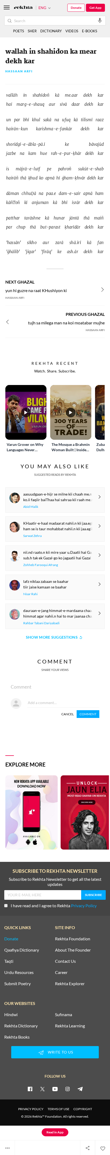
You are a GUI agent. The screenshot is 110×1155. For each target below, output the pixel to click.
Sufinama (63, 1014)
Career (61, 972)
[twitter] (42, 1089)
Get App (95, 8)
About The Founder (73, 950)
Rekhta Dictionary (21, 1026)
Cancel (67, 714)
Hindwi (11, 1014)
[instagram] (67, 1089)
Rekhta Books (17, 1037)
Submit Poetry (17, 983)
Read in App (55, 1132)
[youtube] (55, 1089)
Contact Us (65, 961)
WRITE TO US (60, 1052)
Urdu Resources (19, 972)
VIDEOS (71, 31)
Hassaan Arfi (19, 71)
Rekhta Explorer (70, 983)
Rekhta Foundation (72, 939)
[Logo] (23, 8)
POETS (18, 31)
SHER (32, 31)
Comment (88, 714)
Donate (76, 8)
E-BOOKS (89, 31)
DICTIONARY (51, 31)
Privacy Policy (84, 905)
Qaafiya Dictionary (21, 950)
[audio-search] (100, 20)
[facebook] (30, 1089)
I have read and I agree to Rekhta (54, 905)
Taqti (8, 961)
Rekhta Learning (70, 1026)
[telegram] (80, 1089)
